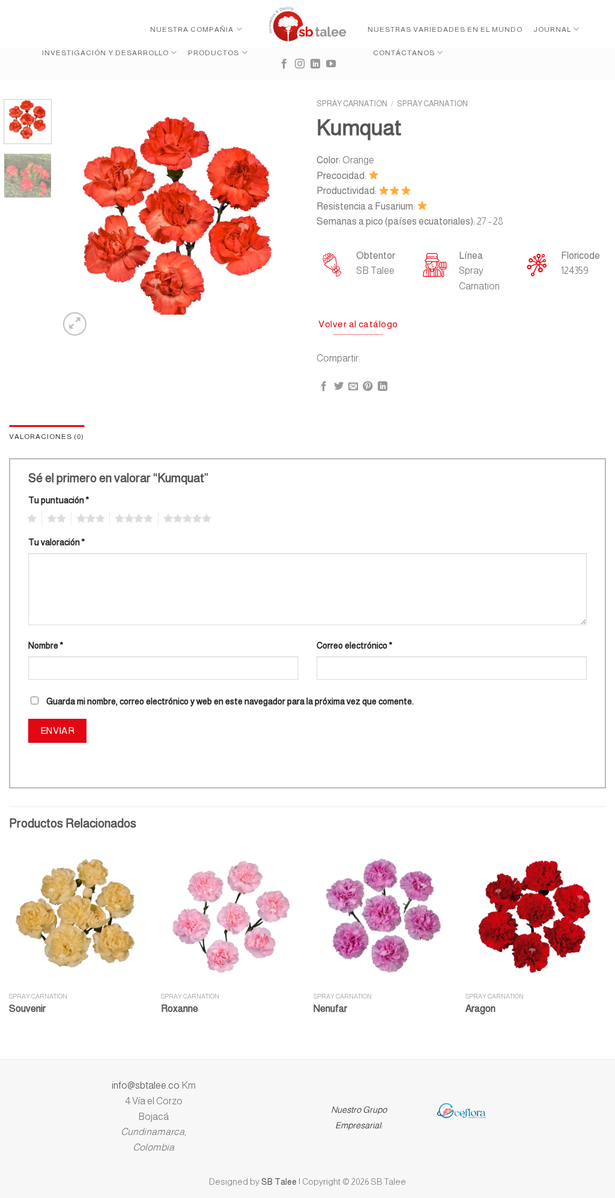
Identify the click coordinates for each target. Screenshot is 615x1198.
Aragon (480, 1008)
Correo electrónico (354, 645)
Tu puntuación (58, 500)
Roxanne (179, 1008)
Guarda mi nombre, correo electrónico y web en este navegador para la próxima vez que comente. (230, 701)
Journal (552, 29)
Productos (213, 53)
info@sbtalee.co (146, 1085)
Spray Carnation (352, 103)
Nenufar (330, 1008)
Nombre (45, 645)
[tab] (46, 437)
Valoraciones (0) (46, 436)
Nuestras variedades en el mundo (445, 29)
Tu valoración (56, 542)
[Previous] (79, 219)
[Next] (278, 219)
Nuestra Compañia (192, 29)
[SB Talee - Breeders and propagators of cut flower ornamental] (308, 24)
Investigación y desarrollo (105, 53)
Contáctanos (404, 53)
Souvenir (27, 1008)
